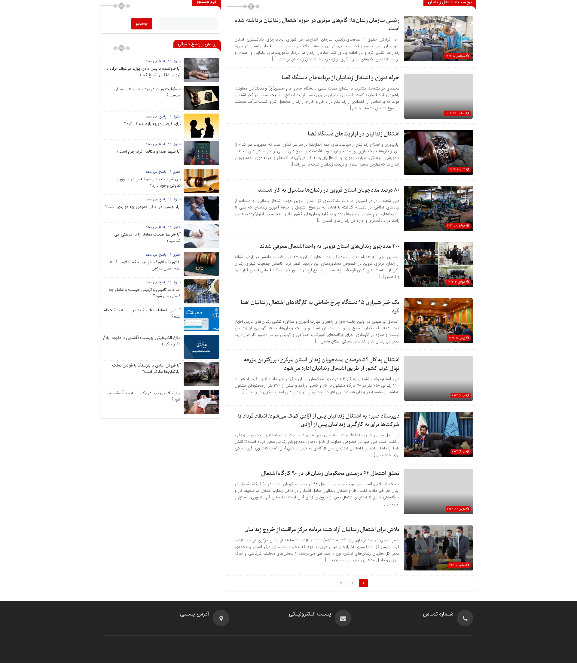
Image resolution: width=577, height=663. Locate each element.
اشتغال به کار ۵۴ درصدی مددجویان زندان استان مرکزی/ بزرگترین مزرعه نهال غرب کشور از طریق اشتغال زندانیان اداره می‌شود (321, 364)
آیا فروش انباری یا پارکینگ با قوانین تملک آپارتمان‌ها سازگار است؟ (146, 368)
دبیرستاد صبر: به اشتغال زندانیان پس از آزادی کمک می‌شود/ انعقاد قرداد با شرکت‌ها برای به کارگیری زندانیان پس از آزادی (318, 420)
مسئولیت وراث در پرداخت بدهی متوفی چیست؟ (147, 92)
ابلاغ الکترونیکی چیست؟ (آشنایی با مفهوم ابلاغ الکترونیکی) (142, 340)
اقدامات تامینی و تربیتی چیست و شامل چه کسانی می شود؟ (145, 292)
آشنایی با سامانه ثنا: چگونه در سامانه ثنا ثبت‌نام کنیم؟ (142, 313)
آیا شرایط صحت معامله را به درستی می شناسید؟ (147, 237)
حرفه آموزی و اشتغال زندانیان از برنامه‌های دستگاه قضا (340, 78)
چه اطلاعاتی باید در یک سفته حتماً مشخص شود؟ (144, 396)
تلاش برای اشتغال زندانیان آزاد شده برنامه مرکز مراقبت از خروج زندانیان (321, 530)
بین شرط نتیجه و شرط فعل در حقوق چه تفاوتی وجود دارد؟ (147, 182)
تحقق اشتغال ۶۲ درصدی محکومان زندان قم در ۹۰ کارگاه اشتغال (330, 474)
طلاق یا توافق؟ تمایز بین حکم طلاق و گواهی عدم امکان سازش (143, 265)
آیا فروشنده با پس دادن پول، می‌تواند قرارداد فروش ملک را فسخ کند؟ (143, 71)
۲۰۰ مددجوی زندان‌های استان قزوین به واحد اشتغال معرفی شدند (329, 246)
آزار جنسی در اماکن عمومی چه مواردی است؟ (143, 206)
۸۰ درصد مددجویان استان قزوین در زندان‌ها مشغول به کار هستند (328, 190)
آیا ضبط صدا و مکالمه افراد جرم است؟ (149, 151)
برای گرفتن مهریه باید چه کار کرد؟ (152, 123)
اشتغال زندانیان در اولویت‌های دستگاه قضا (353, 134)
